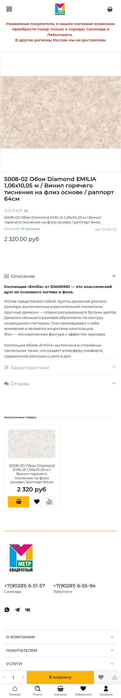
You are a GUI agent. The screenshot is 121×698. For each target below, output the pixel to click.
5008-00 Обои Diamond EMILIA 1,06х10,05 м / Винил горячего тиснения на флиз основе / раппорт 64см (32, 473)
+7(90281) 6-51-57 (24, 586)
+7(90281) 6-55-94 (74, 586)
